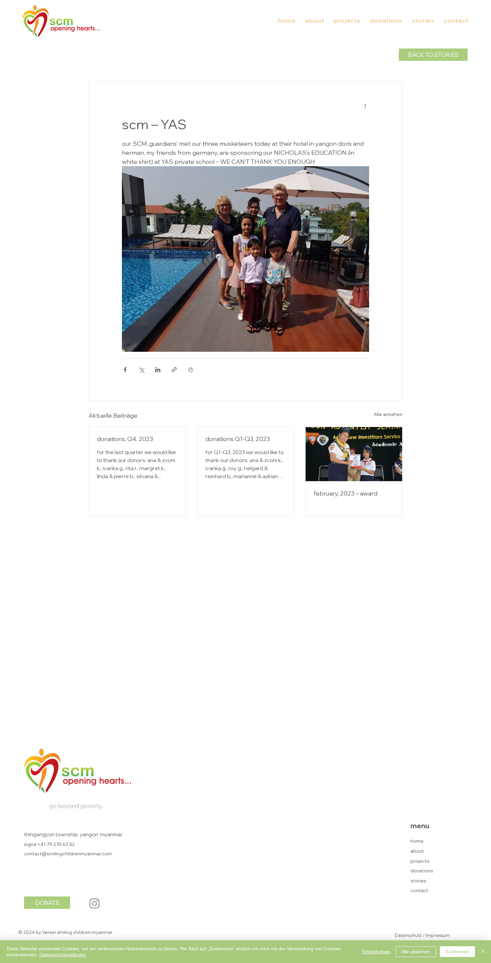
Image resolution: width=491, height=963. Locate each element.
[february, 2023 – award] (354, 454)
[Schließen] (483, 952)
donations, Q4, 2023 (125, 439)
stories (419, 881)
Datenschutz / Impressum (422, 935)
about (417, 851)
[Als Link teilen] (174, 369)
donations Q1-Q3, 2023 (237, 439)
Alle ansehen (388, 414)
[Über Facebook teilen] (125, 369)
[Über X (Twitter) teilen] (141, 369)
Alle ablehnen (415, 951)
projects (420, 861)
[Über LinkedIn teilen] (158, 369)
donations (422, 871)
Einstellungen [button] (376, 951)
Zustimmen (457, 951)
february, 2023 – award (345, 493)
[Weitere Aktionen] (365, 106)
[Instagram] (94, 903)
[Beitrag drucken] (190, 369)
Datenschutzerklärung (62, 954)
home (417, 841)
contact (419, 890)
